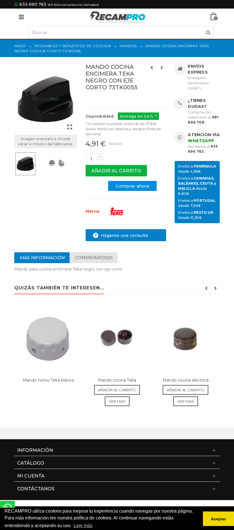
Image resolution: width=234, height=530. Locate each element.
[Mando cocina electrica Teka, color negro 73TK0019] (185, 338)
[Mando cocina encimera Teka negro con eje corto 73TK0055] (46, 99)
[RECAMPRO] (117, 17)
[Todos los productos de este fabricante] (116, 211)
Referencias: (98, 99)
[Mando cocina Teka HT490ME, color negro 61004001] (117, 338)
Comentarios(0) (93, 257)
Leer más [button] (83, 525)
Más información (41, 257)
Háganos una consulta (124, 235)
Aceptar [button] (218, 519)
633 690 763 (32, 4)
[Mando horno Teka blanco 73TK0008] (48, 338)
